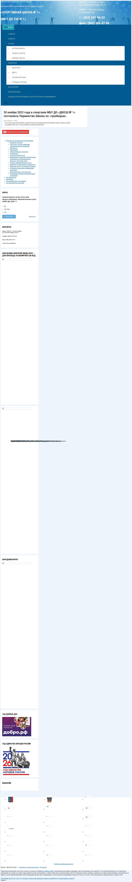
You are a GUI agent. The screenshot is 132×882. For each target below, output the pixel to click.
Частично (7, 209)
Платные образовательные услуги (20, 163)
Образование (14, 150)
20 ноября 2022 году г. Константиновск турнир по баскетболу (24, 125)
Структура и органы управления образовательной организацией (20, 145)
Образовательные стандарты (19, 152)
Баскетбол (16, 68)
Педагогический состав (17, 155)
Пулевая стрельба (19, 82)
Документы (13, 148)
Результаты (32, 216)
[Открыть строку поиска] (6, 103)
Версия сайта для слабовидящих (17, 132)
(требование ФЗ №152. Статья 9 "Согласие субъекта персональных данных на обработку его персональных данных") (38, 878)
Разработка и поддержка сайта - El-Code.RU (32, 867)
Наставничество (11, 177)
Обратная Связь (14, 92)
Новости (11, 39)
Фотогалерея (13, 87)
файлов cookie (49, 871)
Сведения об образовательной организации (19, 141)
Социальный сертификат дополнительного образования (32, 97)
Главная (11, 34)
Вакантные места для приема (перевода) (23, 166)
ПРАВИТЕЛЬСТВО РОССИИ (20, 441)
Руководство (14, 153)
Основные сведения (16, 142)
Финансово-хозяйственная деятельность (22, 165)
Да (5, 206)
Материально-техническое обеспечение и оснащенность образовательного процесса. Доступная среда (23, 159)
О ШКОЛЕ (11, 44)
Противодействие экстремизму (16, 181)
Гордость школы (18, 53)
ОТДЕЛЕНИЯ (12, 63)
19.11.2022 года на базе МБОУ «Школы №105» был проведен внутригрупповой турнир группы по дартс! (37, 123)
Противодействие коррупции (15, 183)
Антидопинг (9, 179)
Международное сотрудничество (20, 172)
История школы (18, 48)
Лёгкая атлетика (19, 77)
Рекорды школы (18, 58)
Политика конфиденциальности (63, 864)
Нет (5, 212)
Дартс (14, 73)
